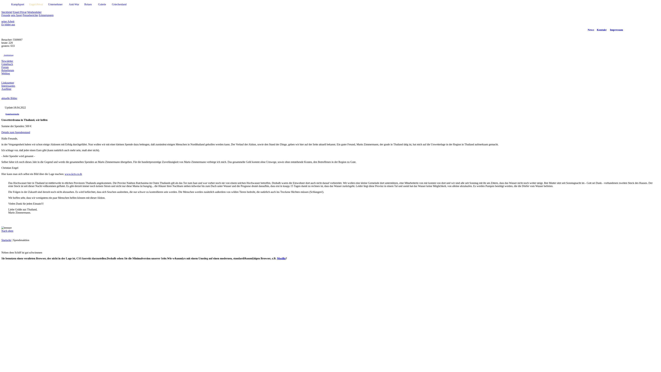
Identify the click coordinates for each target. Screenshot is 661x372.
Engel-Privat (36, 4)
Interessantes (8, 85)
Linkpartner (7, 82)
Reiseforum (7, 70)
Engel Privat (20, 12)
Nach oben (7, 230)
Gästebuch (7, 64)
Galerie (102, 4)
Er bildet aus (8, 24)
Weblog (5, 73)
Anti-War (74, 4)
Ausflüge (6, 88)
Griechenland (119, 4)
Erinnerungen (46, 15)
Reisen (88, 4)
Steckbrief (6, 12)
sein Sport (16, 15)
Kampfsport (17, 4)
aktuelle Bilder (9, 98)
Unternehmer (55, 4)
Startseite (6, 240)
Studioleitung (8, 55)
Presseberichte (30, 15)
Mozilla (281, 258)
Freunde (5, 15)
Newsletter (7, 61)
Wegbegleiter (34, 12)
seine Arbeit (7, 21)
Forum (5, 67)
